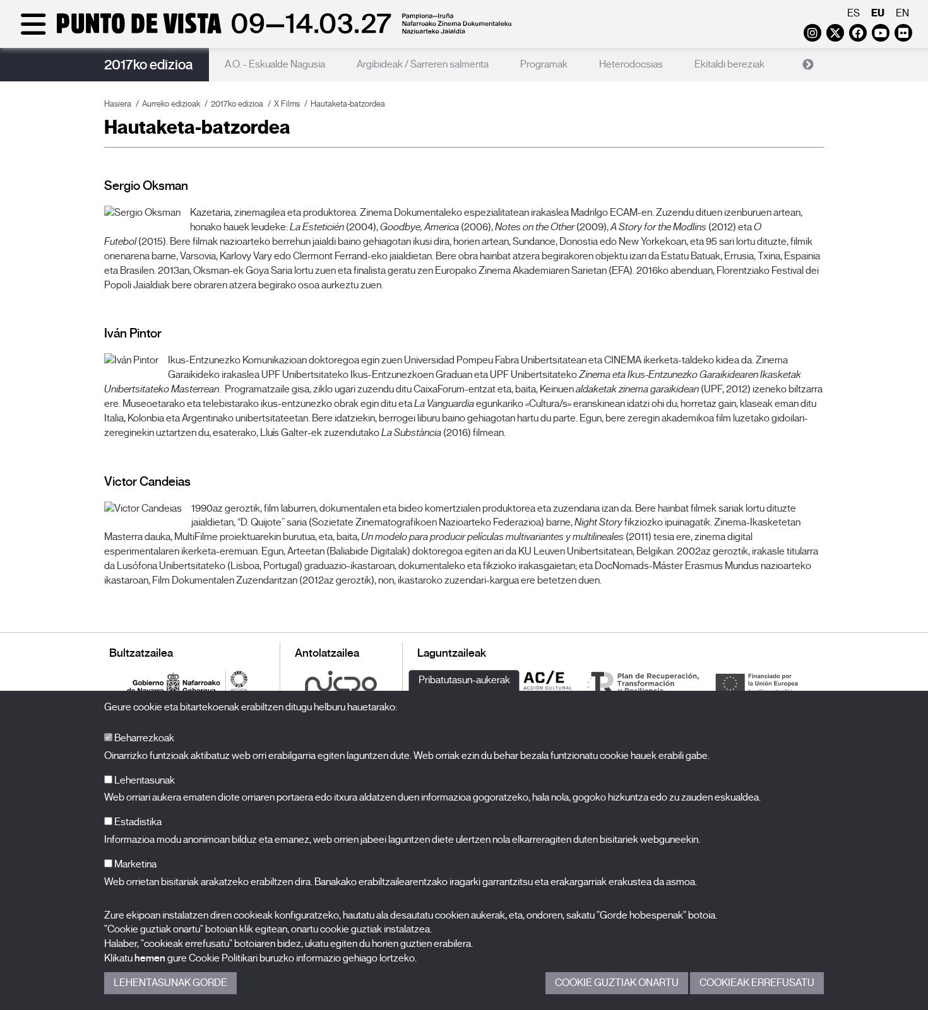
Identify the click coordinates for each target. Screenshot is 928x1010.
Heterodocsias (631, 64)
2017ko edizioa (148, 64)
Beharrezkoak (143, 738)
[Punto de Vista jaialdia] (263, 32)
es (853, 13)
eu (877, 13)
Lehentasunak (143, 780)
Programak (544, 64)
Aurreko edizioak (171, 103)
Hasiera (117, 103)
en (902, 13)
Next (808, 65)
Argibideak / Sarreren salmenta (423, 64)
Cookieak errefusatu (756, 983)
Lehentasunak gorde (170, 983)
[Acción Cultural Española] (548, 682)
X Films (287, 103)
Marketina (134, 864)
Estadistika (137, 822)
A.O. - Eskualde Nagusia (275, 64)
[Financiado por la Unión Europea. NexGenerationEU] (756, 682)
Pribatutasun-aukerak (464, 680)
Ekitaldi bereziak (729, 64)
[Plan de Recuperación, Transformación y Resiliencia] (642, 682)
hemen (149, 958)
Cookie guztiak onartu (617, 983)
